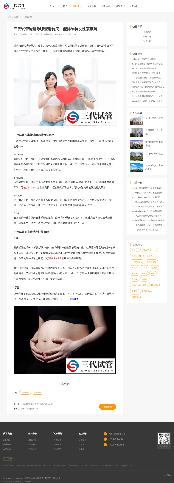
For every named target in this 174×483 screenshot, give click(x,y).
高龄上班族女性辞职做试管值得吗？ (147, 82)
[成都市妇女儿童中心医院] (136, 167)
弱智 (153, 273)
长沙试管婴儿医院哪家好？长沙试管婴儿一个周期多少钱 (148, 96)
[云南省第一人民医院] (136, 132)
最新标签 (137, 244)
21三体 (135, 267)
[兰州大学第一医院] (136, 120)
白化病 (144, 267)
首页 (52, 6)
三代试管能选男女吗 (29, 408)
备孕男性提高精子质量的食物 (144, 68)
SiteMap (167, 474)
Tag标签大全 (126, 465)
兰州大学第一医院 (154, 118)
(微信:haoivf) (30, 187)
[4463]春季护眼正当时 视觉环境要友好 (148, 220)
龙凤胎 (81, 444)
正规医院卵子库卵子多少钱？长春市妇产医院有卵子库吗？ (148, 100)
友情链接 (7, 448)
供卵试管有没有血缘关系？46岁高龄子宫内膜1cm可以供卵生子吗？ (148, 86)
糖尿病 (154, 267)
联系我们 (7, 444)
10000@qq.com (116, 444)
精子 (133, 250)
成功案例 (106, 6)
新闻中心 (77, 6)
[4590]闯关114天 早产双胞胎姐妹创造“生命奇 (148, 192)
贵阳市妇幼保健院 (154, 153)
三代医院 (57, 440)
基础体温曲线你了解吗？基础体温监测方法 (148, 63)
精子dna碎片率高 (139, 285)
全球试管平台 (9, 465)
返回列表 (108, 406)
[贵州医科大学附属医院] (136, 144)
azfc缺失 (135, 296)
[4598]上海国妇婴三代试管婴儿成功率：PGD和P (148, 188)
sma (155, 250)
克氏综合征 (150, 255)
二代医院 (57, 444)
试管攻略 (147, 36)
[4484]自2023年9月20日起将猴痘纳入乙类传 (148, 211)
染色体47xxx (146, 291)
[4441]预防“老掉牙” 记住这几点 (145, 229)
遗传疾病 (37, 392)
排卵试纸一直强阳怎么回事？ (144, 59)
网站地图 (56, 478)
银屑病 (134, 273)
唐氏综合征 (151, 261)
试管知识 (147, 41)
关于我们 (63, 6)
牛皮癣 (134, 291)
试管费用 (134, 6)
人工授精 (57, 448)
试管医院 (91, 6)
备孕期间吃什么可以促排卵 (143, 91)
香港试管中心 (59, 465)
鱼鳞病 (144, 279)
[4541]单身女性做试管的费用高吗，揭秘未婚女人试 (148, 197)
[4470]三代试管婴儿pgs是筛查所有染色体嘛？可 (148, 215)
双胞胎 (81, 448)
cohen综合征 (137, 261)
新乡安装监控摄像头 (90, 465)
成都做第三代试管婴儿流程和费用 (146, 73)
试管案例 (82, 440)
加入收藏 (65, 383)
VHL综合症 (144, 250)
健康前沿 (28, 17)
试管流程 (120, 6)
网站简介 (7, 440)
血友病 (134, 279)
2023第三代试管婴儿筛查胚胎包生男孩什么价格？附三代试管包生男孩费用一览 (148, 77)
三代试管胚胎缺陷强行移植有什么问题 (37, 403)
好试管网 (21, 465)
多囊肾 (144, 273)
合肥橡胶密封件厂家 (109, 465)
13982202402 (115, 439)
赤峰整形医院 (73, 465)
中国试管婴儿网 (34, 465)
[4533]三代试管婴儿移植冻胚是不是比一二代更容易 (148, 201)
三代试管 (23, 34)
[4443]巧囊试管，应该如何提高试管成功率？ (148, 225)
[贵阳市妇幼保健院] (136, 156)
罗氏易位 (154, 285)
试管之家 (47, 465)
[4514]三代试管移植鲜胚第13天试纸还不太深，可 (148, 206)
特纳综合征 (136, 255)
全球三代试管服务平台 (34, 478)
